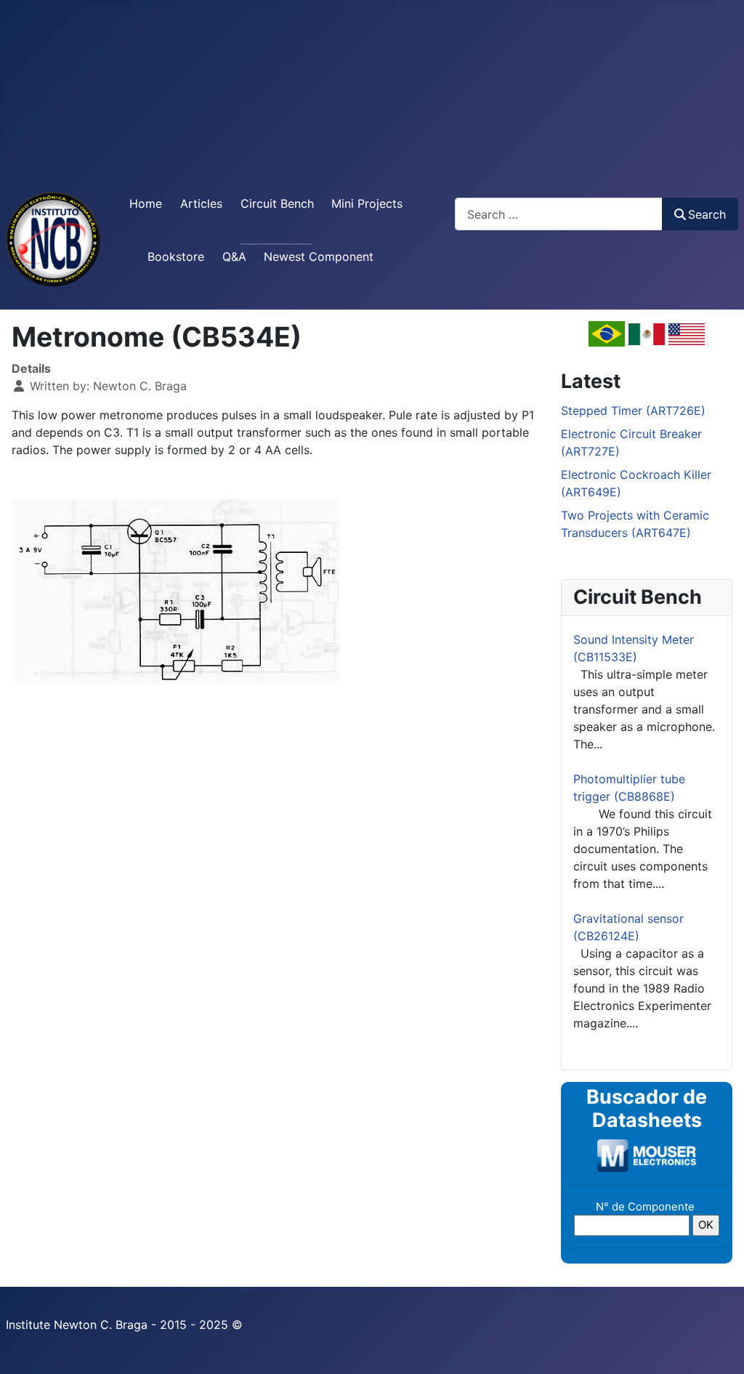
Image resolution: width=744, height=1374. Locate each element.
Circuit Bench (277, 203)
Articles (201, 203)
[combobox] (559, 214)
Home (145, 203)
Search (707, 214)
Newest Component (318, 256)
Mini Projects (367, 203)
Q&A (234, 256)
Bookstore (175, 256)
